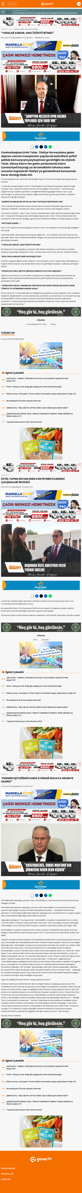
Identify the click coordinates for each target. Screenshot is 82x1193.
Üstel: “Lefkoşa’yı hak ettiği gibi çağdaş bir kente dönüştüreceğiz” (34, 387)
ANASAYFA (4, 29)
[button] (7, 11)
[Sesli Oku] (32, 147)
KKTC (35, 640)
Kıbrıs (10, 29)
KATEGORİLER (8, 1168)
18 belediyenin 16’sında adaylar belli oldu (23, 401)
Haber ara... (12, 4)
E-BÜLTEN (6, 1179)
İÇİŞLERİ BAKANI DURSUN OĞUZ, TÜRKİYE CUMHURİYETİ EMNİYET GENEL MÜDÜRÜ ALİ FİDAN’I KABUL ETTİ (39, 415)
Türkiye (53, 324)
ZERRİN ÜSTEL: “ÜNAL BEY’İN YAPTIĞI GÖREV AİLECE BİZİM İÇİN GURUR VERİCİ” (37, 408)
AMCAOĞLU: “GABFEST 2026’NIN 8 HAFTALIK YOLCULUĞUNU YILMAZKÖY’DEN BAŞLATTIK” (37, 379)
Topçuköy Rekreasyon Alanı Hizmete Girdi (24, 422)
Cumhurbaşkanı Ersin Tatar (36, 324)
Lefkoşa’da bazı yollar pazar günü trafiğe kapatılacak (36, 13)
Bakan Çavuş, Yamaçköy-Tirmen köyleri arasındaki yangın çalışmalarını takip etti (41, 394)
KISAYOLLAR (7, 1174)
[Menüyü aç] (3, 4)
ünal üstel (44, 640)
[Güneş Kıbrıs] (47, 4)
